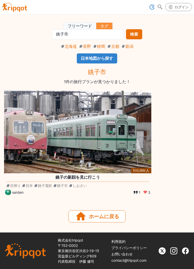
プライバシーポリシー (129, 248)
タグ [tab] (104, 25)
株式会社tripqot (70, 240)
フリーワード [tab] (80, 25)
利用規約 (118, 241)
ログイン (182, 7)
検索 (134, 34)
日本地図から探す (97, 58)
